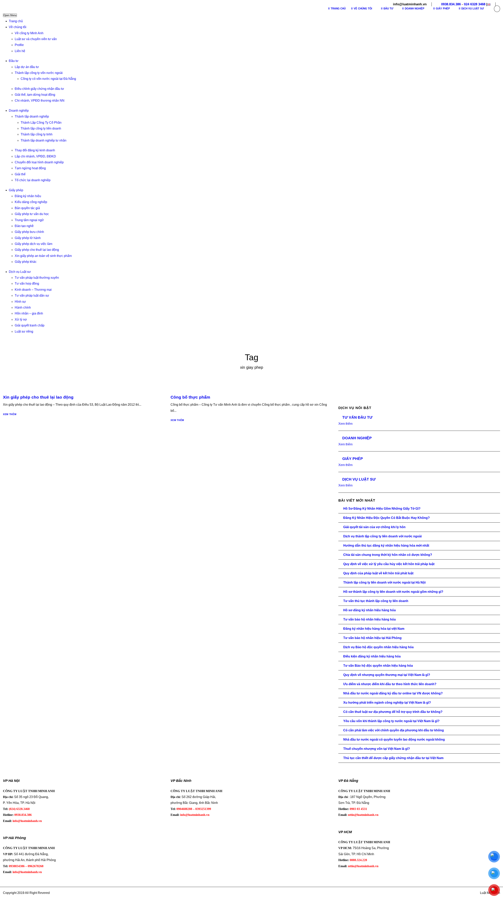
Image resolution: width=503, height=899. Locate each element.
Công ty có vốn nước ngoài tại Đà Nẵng (48, 78)
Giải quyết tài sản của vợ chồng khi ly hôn (374, 527)
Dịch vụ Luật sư (20, 271)
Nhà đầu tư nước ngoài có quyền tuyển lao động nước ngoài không (394, 739)
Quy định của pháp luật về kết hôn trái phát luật (378, 573)
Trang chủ (16, 21)
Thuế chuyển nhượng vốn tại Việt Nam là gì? (376, 748)
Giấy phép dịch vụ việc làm (33, 243)
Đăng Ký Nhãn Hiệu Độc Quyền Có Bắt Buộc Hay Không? (386, 517)
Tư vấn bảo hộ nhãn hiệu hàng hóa (369, 619)
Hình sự (20, 301)
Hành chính (23, 307)
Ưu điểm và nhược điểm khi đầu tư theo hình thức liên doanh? (389, 684)
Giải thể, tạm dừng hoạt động (35, 94)
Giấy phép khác (26, 261)
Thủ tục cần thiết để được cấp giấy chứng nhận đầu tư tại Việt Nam (393, 758)
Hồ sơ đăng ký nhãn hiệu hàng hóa (369, 610)
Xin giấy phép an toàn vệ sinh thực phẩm (43, 255)
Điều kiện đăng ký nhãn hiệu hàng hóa (372, 656)
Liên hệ (20, 51)
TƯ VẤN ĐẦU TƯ (357, 417)
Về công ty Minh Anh (29, 33)
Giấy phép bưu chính (29, 231)
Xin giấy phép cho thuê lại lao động (38, 397)
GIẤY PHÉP (352, 459)
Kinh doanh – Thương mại (33, 289)
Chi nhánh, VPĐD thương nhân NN (39, 100)
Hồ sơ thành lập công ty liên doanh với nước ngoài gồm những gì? (393, 591)
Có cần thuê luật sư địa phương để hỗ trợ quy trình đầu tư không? (392, 711)
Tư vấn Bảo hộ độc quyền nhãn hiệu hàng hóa (378, 665)
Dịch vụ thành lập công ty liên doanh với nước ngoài (382, 536)
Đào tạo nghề (24, 226)
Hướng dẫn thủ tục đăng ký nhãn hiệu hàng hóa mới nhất (386, 545)
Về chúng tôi (17, 27)
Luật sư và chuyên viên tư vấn (36, 39)
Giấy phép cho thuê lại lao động (37, 249)
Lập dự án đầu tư (27, 67)
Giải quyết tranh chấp (29, 325)
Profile (19, 45)
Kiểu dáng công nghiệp (31, 202)
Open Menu (10, 15)
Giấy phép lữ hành (28, 238)
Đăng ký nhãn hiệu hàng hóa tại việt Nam (373, 628)
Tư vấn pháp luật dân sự (32, 295)
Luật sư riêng (24, 331)
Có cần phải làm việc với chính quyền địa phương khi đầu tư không (393, 730)
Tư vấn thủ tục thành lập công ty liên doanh (375, 601)
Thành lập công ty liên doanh (41, 128)
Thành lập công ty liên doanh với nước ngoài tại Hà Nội (384, 582)
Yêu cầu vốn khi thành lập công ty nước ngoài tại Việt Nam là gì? (391, 721)
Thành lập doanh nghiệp (32, 116)
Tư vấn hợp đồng (27, 283)
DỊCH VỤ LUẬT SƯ (359, 479)
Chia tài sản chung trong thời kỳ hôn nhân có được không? (387, 554)
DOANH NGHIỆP (357, 438)
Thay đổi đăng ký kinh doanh (35, 150)
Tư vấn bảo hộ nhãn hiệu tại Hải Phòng (372, 638)
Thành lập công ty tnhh (36, 134)
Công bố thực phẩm (190, 397)
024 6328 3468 (474, 4)
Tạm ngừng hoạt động (30, 168)
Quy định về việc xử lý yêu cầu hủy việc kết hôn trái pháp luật (388, 564)
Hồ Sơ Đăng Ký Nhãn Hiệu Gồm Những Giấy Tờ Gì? (381, 508)
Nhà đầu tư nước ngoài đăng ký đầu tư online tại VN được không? (393, 693)
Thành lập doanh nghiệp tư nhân (43, 140)
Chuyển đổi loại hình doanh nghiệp (39, 162)
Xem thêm (10, 414)
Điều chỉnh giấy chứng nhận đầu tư (39, 88)
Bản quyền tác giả (27, 208)
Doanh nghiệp (19, 110)
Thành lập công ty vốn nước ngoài (39, 72)
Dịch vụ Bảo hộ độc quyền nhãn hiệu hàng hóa (378, 647)
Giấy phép (16, 190)
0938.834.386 (451, 4)
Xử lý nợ (21, 319)
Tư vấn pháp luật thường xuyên (37, 277)
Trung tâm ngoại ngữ (29, 220)
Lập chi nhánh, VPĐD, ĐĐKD (35, 156)
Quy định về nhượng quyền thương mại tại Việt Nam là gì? (386, 675)
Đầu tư (13, 61)
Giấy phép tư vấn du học (32, 214)
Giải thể (20, 174)
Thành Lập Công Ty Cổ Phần (41, 122)
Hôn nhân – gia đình (29, 313)
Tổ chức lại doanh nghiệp (32, 180)
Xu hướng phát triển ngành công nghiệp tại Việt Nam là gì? (387, 702)
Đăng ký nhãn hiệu (28, 196)
